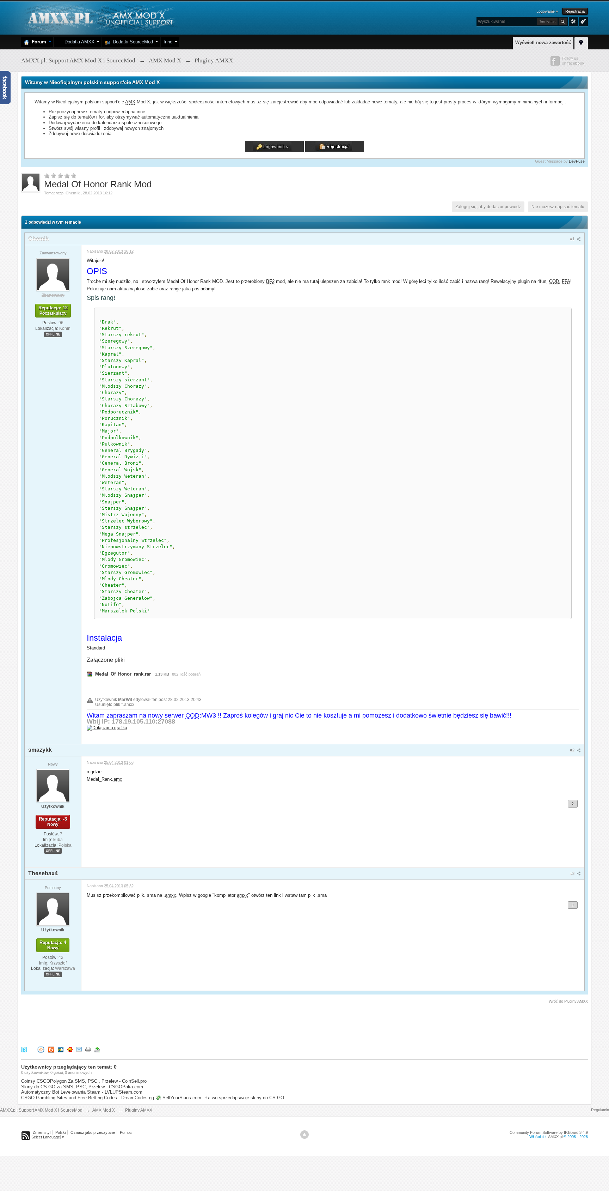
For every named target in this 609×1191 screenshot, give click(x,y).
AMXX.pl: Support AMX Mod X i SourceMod (41, 1110)
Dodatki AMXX (78, 41)
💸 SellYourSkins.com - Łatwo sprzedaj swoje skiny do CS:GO (219, 1097)
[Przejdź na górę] (304, 1134)
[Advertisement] (149, 1024)
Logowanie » (547, 11)
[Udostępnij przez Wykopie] (40, 1049)
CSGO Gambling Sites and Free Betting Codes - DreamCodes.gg (87, 1097)
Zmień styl (41, 1132)
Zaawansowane (573, 21)
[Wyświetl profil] (52, 274)
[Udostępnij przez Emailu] (79, 1049)
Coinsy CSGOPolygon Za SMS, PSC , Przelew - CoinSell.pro (84, 1081)
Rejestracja (575, 11)
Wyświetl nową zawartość (543, 42)
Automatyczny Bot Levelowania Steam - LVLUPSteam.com (81, 1092)
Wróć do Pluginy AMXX (568, 1001)
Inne (168, 41)
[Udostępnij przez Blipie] (51, 1049)
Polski (60, 1132)
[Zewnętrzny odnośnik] (107, 727)
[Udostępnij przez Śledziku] (60, 1049)
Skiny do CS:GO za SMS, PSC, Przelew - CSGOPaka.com (82, 1086)
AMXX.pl (555, 1137)
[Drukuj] (88, 1049)
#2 (573, 750)
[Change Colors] (582, 21)
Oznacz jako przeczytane (92, 1132)
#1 (573, 239)
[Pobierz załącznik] (89, 674)
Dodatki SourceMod (131, 41)
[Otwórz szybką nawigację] (581, 42)
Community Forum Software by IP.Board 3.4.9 (549, 1132)
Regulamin (600, 1110)
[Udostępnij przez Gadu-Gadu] (70, 1049)
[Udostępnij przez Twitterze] (24, 1049)
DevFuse (577, 161)
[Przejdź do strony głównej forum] (99, 17)
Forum (37, 41)
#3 (573, 873)
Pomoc (126, 1132)
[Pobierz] (97, 1049)
